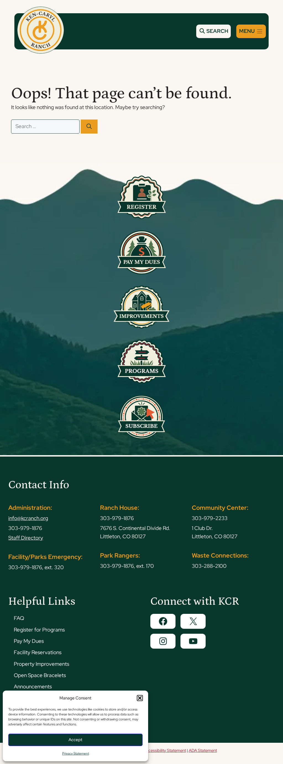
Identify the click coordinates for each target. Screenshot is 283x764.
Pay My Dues (29, 641)
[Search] (89, 127)
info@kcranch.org (28, 518)
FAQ (19, 618)
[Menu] (251, 31)
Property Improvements (41, 663)
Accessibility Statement (164, 750)
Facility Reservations (37, 652)
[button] (140, 698)
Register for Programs (39, 629)
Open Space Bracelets (40, 675)
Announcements (33, 686)
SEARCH (216, 31)
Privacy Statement (75, 753)
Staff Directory (25, 537)
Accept (75, 739)
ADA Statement (203, 750)
